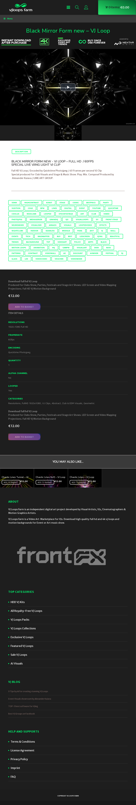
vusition (16, 208)
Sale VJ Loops (19, 654)
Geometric (89, 403)
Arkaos (52, 225)
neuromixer (18, 225)
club (93, 214)
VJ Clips (46, 403)
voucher (59, 259)
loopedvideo (85, 225)
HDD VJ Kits (18, 602)
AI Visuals (17, 663)
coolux (15, 214)
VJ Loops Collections (23, 628)
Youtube (96, 208)
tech (28, 236)
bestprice (91, 202)
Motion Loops (19, 247)
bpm (42, 208)
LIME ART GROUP (43, 178)
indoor (34, 230)
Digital (68, 208)
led (26, 259)
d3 (97, 219)
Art (82, 214)
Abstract (56, 403)
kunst (49, 202)
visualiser (36, 225)
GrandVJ (54, 219)
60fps (90, 242)
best (70, 236)
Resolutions (14, 403)
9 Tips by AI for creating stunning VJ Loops (28, 691)
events (15, 236)
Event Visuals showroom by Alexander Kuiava (29, 699)
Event (82, 208)
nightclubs (17, 230)
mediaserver (36, 219)
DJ (122, 253)
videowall (50, 253)
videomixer (76, 259)
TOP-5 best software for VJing (23, 706)
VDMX (14, 202)
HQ (53, 247)
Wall (113, 230)
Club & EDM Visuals (72, 403)
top (48, 242)
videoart (62, 242)
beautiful (115, 236)
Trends (15, 242)
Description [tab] (21, 151)
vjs (67, 219)
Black (103, 242)
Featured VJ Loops (22, 646)
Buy (59, 236)
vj (102, 230)
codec (76, 202)
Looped (47, 214)
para (79, 230)
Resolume (31, 214)
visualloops (82, 219)
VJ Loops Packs (20, 619)
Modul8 (66, 230)
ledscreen (85, 236)
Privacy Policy (19, 759)
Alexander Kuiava (22, 178)
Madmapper (43, 236)
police (77, 242)
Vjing (99, 236)
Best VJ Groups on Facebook (21, 713)
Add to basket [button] (11, 482)
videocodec (41, 259)
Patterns (16, 253)
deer (96, 247)
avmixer (94, 253)
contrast (33, 253)
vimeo (106, 214)
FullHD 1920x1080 (31, 403)
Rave (108, 247)
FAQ (13, 776)
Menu (10, 18)
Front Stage (112, 219)
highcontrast (31, 202)
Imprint (15, 768)
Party (106, 202)
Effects (102, 225)
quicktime (113, 208)
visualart (82, 247)
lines (54, 208)
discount (78, 253)
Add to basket (24, 306)
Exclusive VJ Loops (22, 637)
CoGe (30, 208)
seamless (50, 230)
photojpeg (17, 219)
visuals (67, 225)
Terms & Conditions (23, 741)
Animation (39, 247)
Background (32, 242)
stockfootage (66, 214)
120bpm (65, 247)
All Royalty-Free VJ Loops (26, 610)
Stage (62, 202)
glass (14, 259)
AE (64, 253)
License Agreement (22, 750)
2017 (92, 230)
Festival (110, 253)
